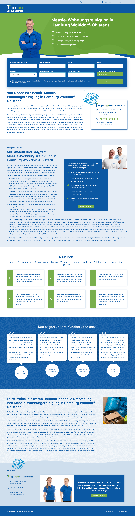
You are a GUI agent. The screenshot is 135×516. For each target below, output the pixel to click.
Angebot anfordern (86, 206)
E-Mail (99, 62)
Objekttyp (13, 71)
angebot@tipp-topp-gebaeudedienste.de (114, 2)
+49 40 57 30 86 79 (88, 2)
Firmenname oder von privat (18, 62)
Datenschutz (123, 511)
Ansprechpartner (44, 62)
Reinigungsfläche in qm (46, 71)
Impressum (110, 511)
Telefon (70, 62)
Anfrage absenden (110, 81)
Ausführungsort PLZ (74, 71)
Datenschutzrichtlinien (19, 82)
